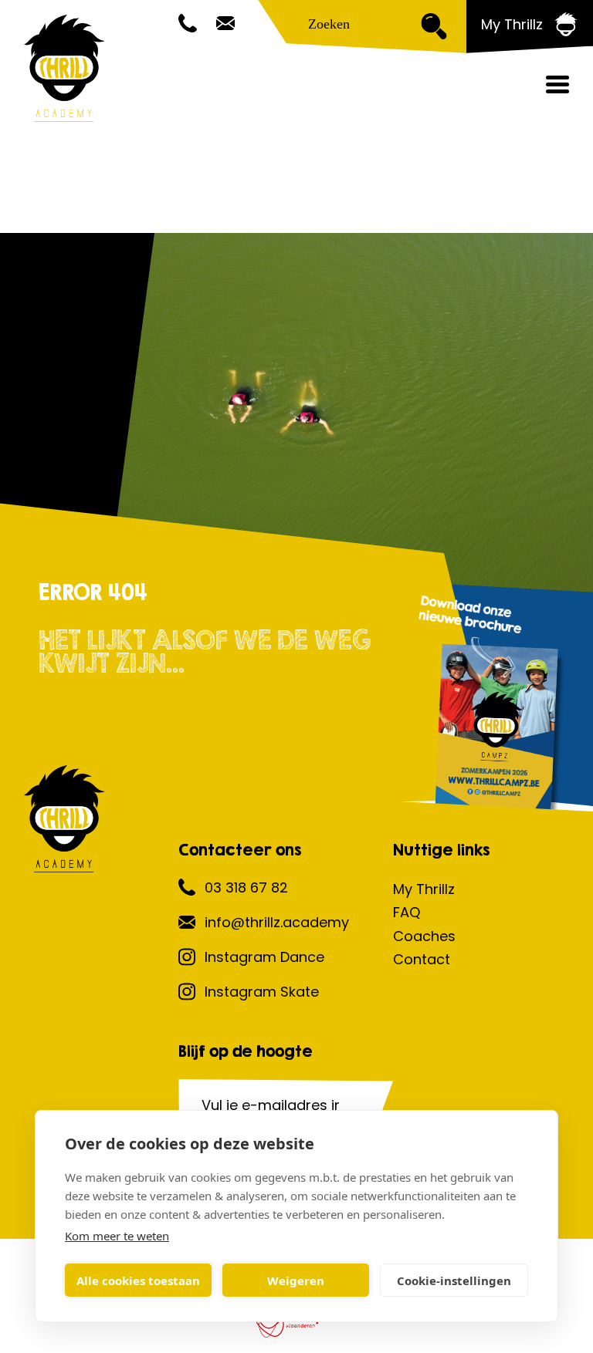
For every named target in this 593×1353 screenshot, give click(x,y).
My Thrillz (424, 889)
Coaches (424, 936)
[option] (296, 426)
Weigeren (295, 1280)
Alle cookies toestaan (138, 1280)
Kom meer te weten (117, 1235)
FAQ (406, 912)
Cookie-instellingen (454, 1280)
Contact (421, 959)
